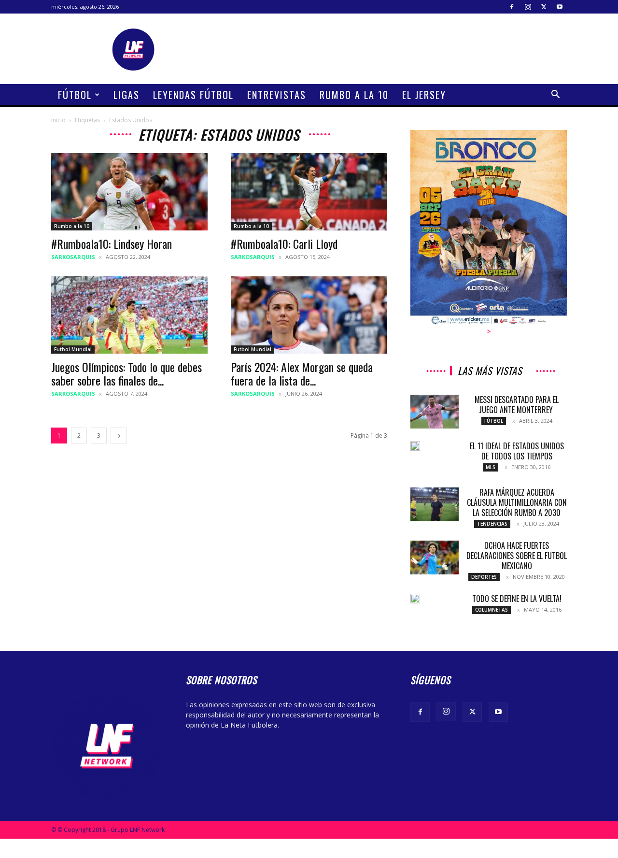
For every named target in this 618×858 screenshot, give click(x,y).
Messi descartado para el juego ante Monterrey (517, 404)
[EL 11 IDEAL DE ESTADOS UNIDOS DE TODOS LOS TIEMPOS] (415, 446)
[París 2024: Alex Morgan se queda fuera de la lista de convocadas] (309, 315)
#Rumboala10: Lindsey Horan (111, 243)
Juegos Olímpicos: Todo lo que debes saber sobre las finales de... (126, 373)
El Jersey (424, 94)
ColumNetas (491, 609)
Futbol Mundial (73, 349)
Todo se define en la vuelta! (517, 598)
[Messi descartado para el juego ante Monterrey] (434, 412)
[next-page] (119, 435)
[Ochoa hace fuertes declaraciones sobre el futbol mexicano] (434, 557)
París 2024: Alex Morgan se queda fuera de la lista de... (302, 373)
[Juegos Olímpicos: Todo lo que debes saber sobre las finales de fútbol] (129, 315)
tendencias (492, 523)
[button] (555, 95)
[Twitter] (543, 7)
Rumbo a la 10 (354, 94)
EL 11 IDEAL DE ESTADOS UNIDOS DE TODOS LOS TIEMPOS (517, 451)
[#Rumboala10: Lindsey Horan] (129, 191)
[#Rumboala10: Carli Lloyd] (309, 191)
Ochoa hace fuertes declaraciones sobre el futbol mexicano (516, 556)
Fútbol (75, 94)
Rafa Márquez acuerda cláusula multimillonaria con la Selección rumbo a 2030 (517, 502)
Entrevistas (276, 94)
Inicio (58, 120)
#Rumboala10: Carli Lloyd (284, 243)
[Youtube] (559, 7)
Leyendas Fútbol (193, 94)
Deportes (484, 576)
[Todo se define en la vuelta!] (415, 598)
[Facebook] (512, 7)
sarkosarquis (73, 256)
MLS (490, 467)
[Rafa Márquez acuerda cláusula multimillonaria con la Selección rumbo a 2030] (434, 504)
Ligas (126, 94)
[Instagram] (527, 7)
